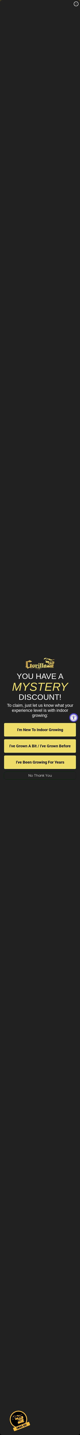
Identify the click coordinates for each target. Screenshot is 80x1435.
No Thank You (40, 775)
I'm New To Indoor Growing (40, 729)
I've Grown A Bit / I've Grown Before (40, 746)
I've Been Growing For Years (40, 762)
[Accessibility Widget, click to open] (73, 717)
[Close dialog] (76, 4)
